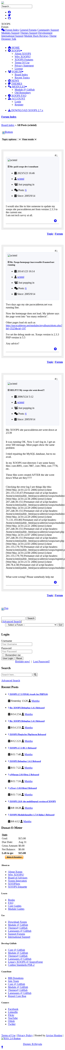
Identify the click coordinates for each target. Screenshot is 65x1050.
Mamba (36, 700)
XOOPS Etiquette (17, 886)
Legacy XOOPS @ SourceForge (25, 961)
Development (45, 33)
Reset (19, 658)
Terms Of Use (22, 62)
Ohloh (11, 1021)
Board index (7, 125)
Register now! (22, 661)
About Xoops (15, 871)
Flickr (11, 1015)
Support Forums (16, 933)
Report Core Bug (17, 996)
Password (6, 648)
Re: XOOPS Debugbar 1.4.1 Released (26, 707)
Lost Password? (41, 661)
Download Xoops (17, 921)
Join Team (13, 981)
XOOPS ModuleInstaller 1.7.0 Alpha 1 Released (31, 814)
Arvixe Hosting (54, 1035)
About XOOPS (23, 53)
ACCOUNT (18, 98)
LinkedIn (13, 1012)
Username (6, 640)
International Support (12, 36)
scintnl (20, 178)
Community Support (48, 30)
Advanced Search (11, 621)
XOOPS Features (24, 59)
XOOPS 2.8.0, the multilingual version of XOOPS (32, 801)
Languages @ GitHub (19, 930)
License (19, 68)
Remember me (13, 655)
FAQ (10, 902)
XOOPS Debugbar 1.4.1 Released (25, 761)
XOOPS (15, 50)
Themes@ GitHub (18, 927)
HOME (15, 47)
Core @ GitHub (16, 949)
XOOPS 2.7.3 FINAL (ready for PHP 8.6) (28, 694)
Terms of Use (8, 1035)
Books (11, 899)
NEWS (15, 80)
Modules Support (10, 33)
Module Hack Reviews (36, 36)
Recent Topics (22, 77)
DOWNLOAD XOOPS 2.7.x (27, 110)
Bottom (9, 132)
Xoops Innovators (17, 880)
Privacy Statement (24, 65)
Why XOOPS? (23, 56)
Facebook (13, 1009)
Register (19, 104)
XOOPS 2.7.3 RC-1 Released (22, 748)
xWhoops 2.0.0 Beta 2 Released (24, 774)
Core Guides (14, 905)
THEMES (16, 83)
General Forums (28, 30)
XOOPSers (14, 883)
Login (18, 101)
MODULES (18, 86)
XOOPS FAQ (18, 95)
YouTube (13, 1018)
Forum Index (12, 30)
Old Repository (23, 92)
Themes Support (29, 33)
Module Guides (16, 908)
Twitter (12, 1024)
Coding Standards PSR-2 (21, 964)
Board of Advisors (17, 877)
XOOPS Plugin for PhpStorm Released (27, 734)
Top (6, 608)
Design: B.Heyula (32, 1044)
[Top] (55, 220)
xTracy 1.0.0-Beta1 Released (23, 788)
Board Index (21, 74)
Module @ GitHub (25, 89)
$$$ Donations (16, 978)
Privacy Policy (25, 1035)
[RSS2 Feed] (11, 1038)
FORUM (16, 71)
